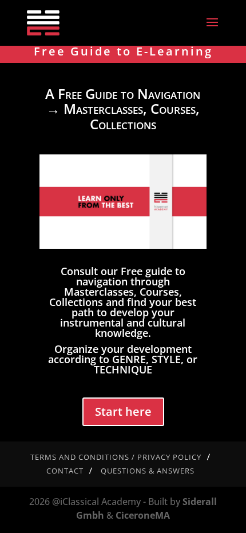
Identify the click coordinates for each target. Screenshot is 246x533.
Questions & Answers (148, 471)
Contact (65, 471)
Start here (123, 411)
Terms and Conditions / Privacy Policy (115, 457)
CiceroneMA (143, 515)
